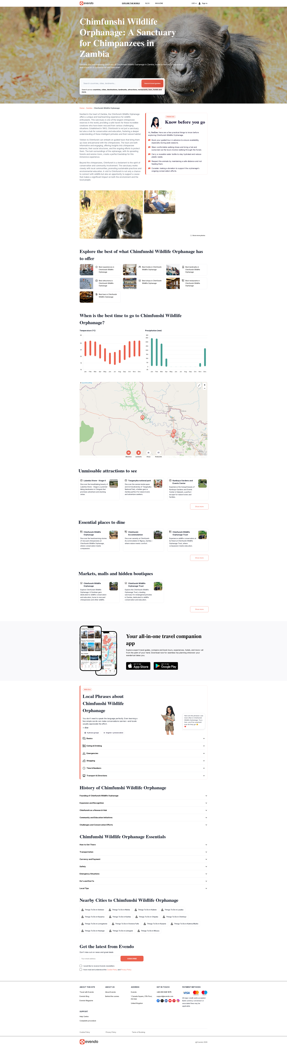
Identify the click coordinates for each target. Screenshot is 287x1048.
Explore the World (131, 3)
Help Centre (84, 1016)
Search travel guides (152, 83)
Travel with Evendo (87, 992)
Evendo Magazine (86, 1000)
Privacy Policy (126, 970)
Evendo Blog (84, 996)
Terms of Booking (138, 1032)
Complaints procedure (88, 1021)
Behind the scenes (112, 996)
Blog (147, 3)
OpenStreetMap (87, 383)
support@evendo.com (165, 996)
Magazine (159, 3)
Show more (199, 506)
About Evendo (110, 992)
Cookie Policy (112, 970)
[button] (173, 436)
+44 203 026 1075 (164, 992)
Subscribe (132, 959)
